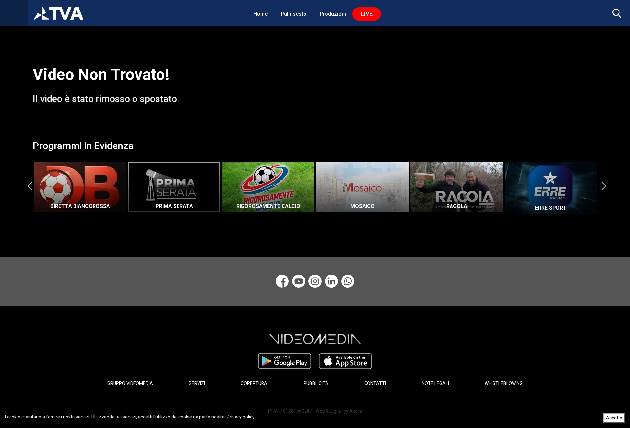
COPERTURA (254, 383)
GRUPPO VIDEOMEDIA (130, 383)
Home (260, 14)
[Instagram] (315, 281)
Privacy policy (240, 416)
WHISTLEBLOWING (504, 383)
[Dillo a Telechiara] (348, 281)
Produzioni (333, 14)
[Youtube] (298, 281)
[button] (615, 13)
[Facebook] (282, 281)
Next (604, 186)
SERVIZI (197, 383)
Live (367, 13)
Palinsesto (293, 14)
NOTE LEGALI (435, 383)
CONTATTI (375, 383)
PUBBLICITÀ (316, 383)
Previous (29, 186)
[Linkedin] (331, 281)
